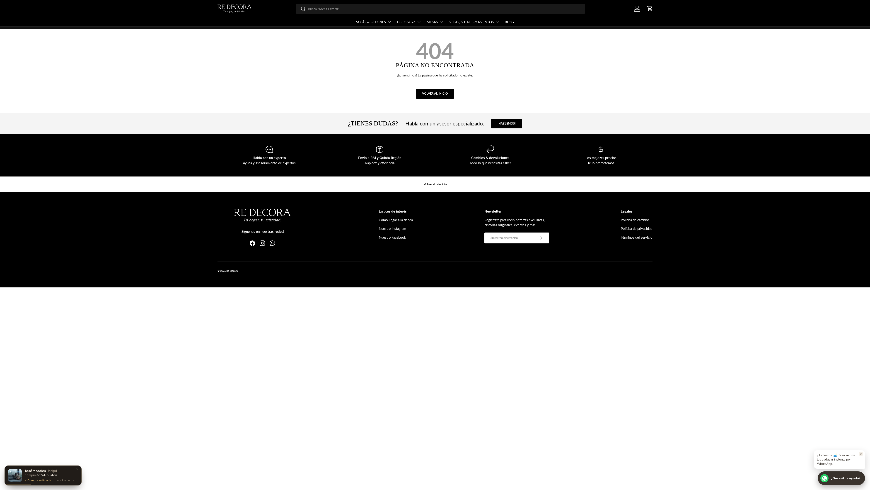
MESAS (432, 22)
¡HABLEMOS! (507, 123)
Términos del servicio (636, 237)
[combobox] (440, 9)
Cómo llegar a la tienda (396, 220)
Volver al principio (435, 184)
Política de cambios (635, 220)
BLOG (509, 22)
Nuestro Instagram (392, 228)
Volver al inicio (435, 93)
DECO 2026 (406, 22)
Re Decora (232, 270)
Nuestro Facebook (392, 237)
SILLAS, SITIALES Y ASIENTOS (471, 22)
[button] (650, 9)
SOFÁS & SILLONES (371, 22)
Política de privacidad (636, 228)
